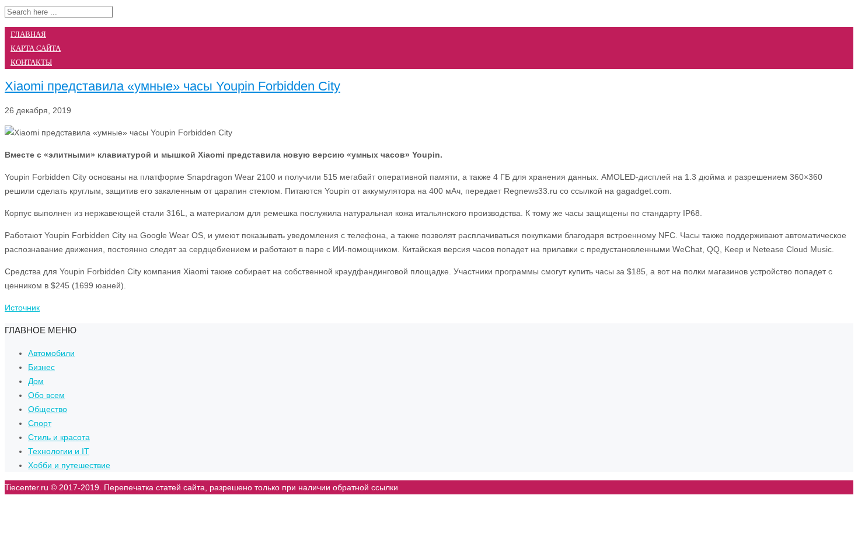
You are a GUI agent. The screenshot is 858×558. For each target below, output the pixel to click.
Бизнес (41, 367)
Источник (22, 307)
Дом (36, 381)
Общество (47, 409)
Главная (28, 34)
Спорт (39, 423)
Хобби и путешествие (69, 465)
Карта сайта (36, 48)
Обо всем (46, 395)
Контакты (31, 62)
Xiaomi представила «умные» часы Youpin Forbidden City (172, 86)
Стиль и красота (59, 437)
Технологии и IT (58, 451)
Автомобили (51, 353)
